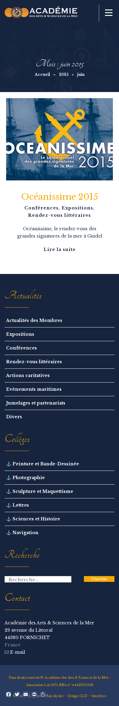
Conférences (41, 208)
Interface (99, 696)
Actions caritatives (28, 375)
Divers (14, 417)
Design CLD (77, 696)
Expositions (77, 208)
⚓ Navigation (22, 532)
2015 (63, 74)
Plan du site (54, 696)
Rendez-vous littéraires (59, 215)
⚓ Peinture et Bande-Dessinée (42, 464)
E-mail (17, 652)
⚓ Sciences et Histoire (33, 519)
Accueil (42, 74)
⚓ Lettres (17, 505)
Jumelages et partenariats (35, 403)
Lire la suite (60, 249)
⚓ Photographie (25, 477)
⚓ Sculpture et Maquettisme (39, 491)
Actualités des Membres (34, 320)
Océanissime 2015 (59, 196)
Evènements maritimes (34, 389)
